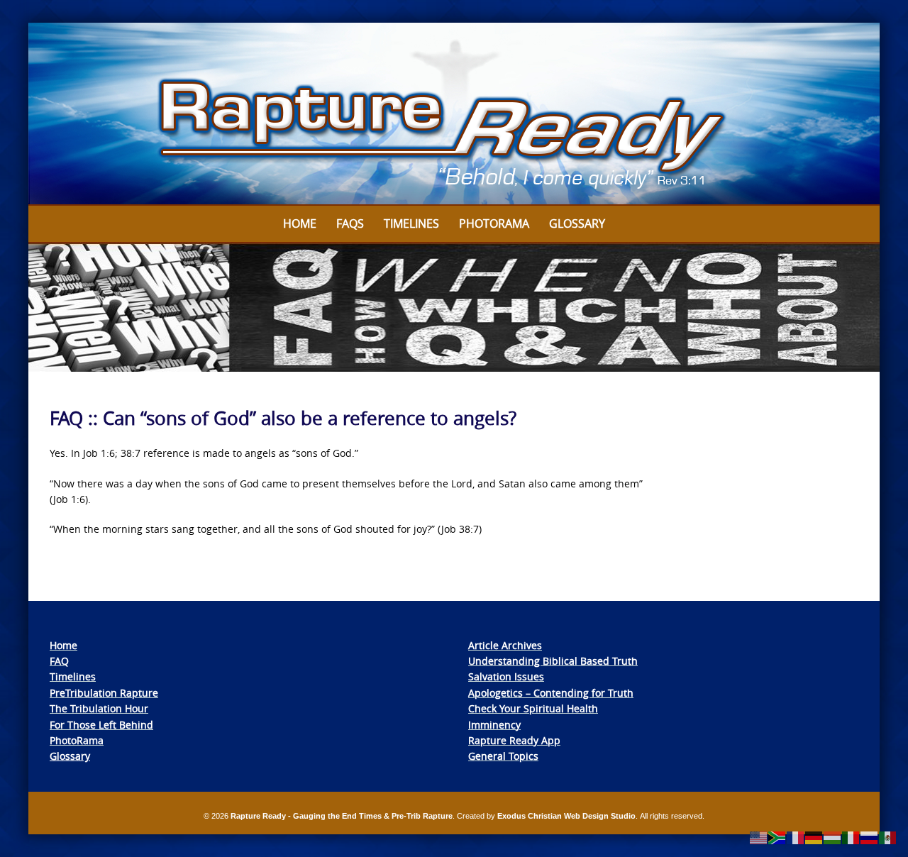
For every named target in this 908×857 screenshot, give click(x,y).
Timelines (411, 223)
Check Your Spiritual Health (533, 708)
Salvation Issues (506, 676)
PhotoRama (77, 740)
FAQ (59, 661)
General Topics (503, 756)
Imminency (494, 724)
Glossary (577, 223)
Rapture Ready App (514, 740)
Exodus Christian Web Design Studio (566, 816)
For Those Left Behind (101, 724)
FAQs (350, 223)
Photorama (494, 223)
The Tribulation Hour (99, 708)
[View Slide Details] (454, 114)
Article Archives (505, 645)
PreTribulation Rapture (104, 693)
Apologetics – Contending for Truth (550, 693)
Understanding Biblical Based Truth (553, 661)
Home (299, 223)
